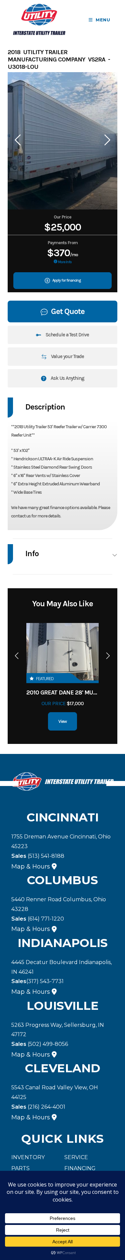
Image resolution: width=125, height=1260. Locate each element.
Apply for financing (66, 280)
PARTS (20, 1168)
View (62, 721)
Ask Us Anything (67, 378)
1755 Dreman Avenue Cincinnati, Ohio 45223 (61, 841)
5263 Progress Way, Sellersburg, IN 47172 (57, 1030)
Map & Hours (30, 866)
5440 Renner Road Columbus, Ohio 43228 (58, 904)
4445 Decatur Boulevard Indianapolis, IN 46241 (61, 967)
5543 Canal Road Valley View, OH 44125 (54, 1092)
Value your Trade (67, 356)
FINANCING (80, 1168)
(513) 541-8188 (37, 856)
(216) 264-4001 (38, 1107)
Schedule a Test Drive (67, 335)
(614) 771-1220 (37, 919)
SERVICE (76, 1157)
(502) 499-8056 (39, 1044)
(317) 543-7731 (37, 981)
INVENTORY (28, 1157)
